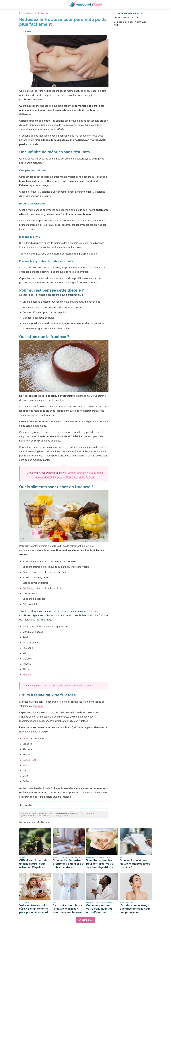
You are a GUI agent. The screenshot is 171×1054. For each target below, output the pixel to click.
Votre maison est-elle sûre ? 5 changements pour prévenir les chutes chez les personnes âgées (35, 909)
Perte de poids (44, 13)
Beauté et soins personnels (66, 857)
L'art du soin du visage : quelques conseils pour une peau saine (135, 909)
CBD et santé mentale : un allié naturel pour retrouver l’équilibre (34, 864)
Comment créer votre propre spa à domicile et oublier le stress (68, 864)
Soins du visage (127, 902)
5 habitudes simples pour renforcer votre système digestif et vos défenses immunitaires (101, 864)
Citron (25, 738)
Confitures (28, 588)
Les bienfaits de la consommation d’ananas (69, 685)
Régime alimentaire (27, 13)
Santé (22, 857)
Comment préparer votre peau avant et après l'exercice (99, 909)
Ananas (26, 674)
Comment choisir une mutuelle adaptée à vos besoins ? (135, 864)
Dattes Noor (29, 760)
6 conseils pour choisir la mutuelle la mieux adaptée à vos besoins (67, 909)
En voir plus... (85, 920)
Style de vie (25, 902)
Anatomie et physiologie (98, 857)
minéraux (38, 706)
